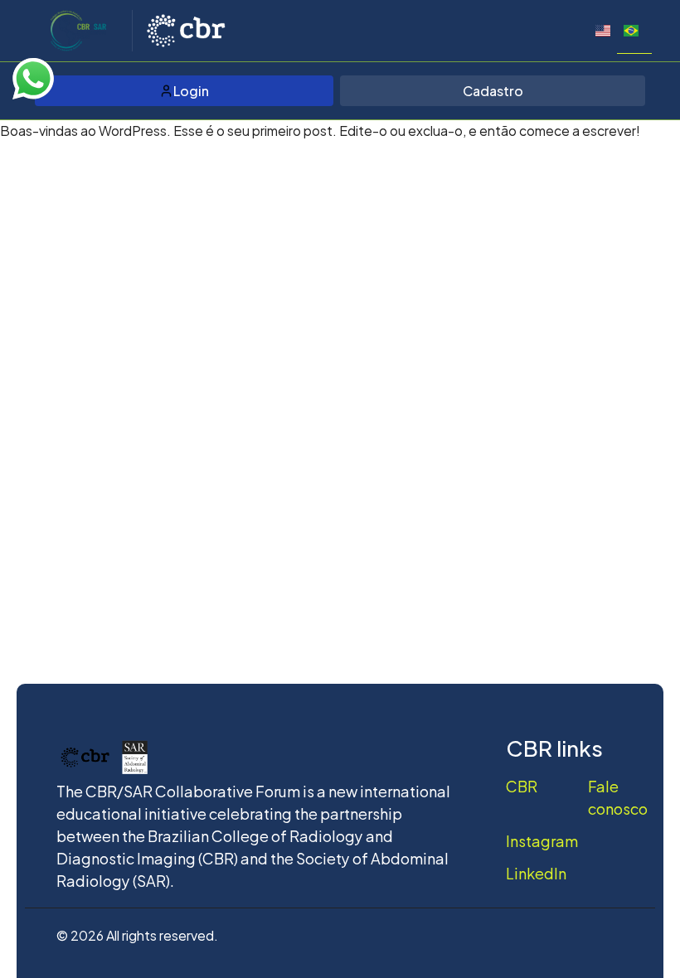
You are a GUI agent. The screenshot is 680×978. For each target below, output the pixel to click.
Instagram (542, 840)
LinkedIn (536, 872)
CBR (521, 785)
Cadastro (493, 90)
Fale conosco (618, 796)
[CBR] (185, 30)
